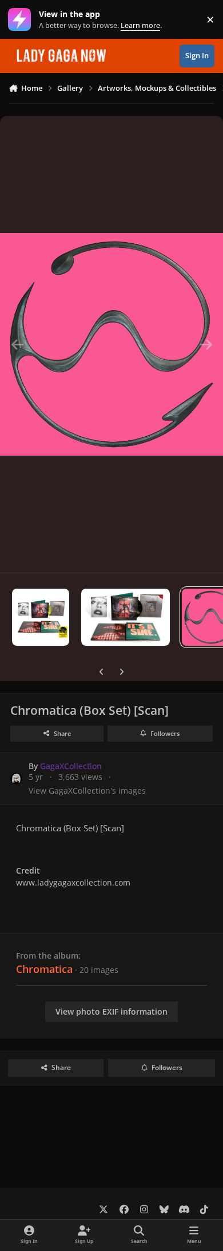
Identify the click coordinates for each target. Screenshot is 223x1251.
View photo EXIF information (111, 1011)
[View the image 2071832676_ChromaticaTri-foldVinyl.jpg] (125, 617)
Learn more (22, 19)
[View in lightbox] (111, 344)
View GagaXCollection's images (87, 790)
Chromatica (44, 969)
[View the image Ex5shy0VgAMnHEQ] (40, 617)
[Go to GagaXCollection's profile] (16, 779)
